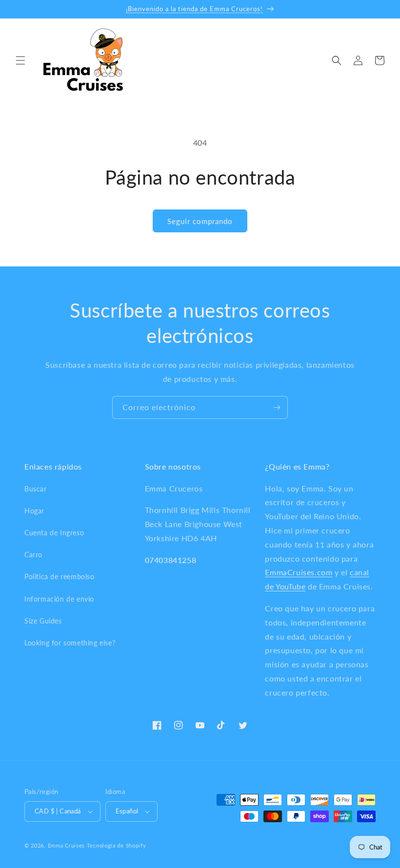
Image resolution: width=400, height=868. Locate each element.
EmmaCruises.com (298, 572)
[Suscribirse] (276, 407)
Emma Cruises (66, 845)
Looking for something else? (69, 643)
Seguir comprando (200, 221)
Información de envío (59, 599)
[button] (20, 60)
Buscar (35, 489)
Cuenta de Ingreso (54, 532)
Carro (33, 554)
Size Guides (43, 621)
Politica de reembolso (59, 576)
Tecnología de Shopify (116, 845)
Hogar (34, 511)
